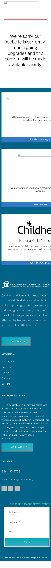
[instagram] (10, 488)
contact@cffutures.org (20, 479)
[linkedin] (17, 488)
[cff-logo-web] (21, 2)
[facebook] (4, 488)
